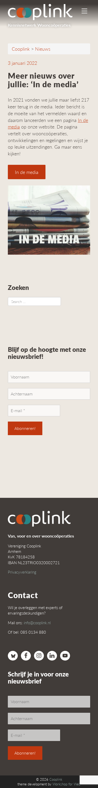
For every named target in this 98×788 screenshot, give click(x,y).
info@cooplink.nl (37, 622)
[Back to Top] (83, 769)
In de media (26, 172)
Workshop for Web (66, 784)
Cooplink (55, 779)
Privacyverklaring (22, 572)
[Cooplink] (44, 12)
